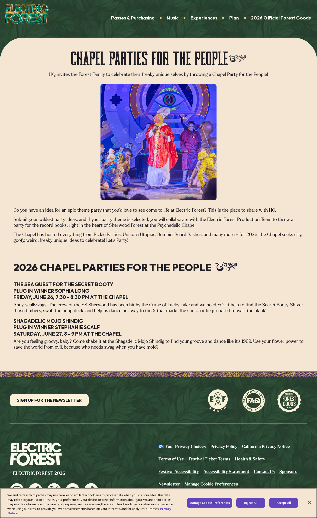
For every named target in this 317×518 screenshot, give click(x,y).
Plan (234, 18)
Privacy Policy (223, 446)
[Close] (309, 503)
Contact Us (264, 471)
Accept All (284, 503)
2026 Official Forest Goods (281, 18)
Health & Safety (250, 459)
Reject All (251, 503)
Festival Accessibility (178, 471)
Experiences (204, 18)
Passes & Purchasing (133, 18)
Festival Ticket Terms (209, 459)
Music (172, 18)
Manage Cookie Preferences (209, 503)
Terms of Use (171, 459)
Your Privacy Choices (185, 446)
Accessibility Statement (226, 471)
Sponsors (288, 471)
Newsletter (169, 484)
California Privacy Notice (266, 446)
